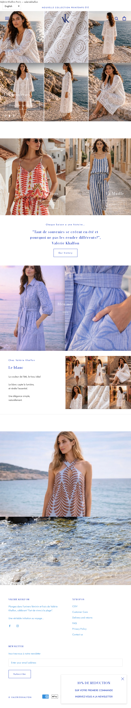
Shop (65, 289)
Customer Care (80, 588)
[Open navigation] (7, 18)
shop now (116, 82)
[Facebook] (10, 602)
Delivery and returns (82, 594)
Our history (65, 229)
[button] (12, 6)
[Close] (122, 678)
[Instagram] (17, 602)
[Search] (116, 18)
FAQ (74, 600)
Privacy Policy (79, 605)
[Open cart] (124, 18)
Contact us (77, 611)
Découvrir (48, 181)
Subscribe (101, 539)
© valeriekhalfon (20, 674)
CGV (74, 583)
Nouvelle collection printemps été (65, 7)
